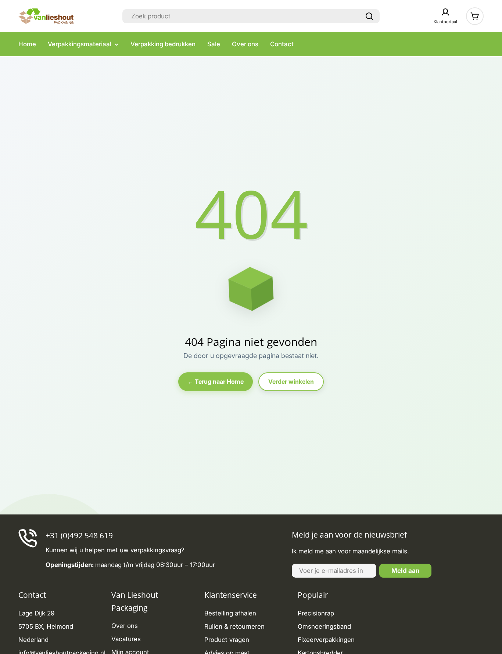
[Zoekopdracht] (369, 16)
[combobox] (251, 16)
